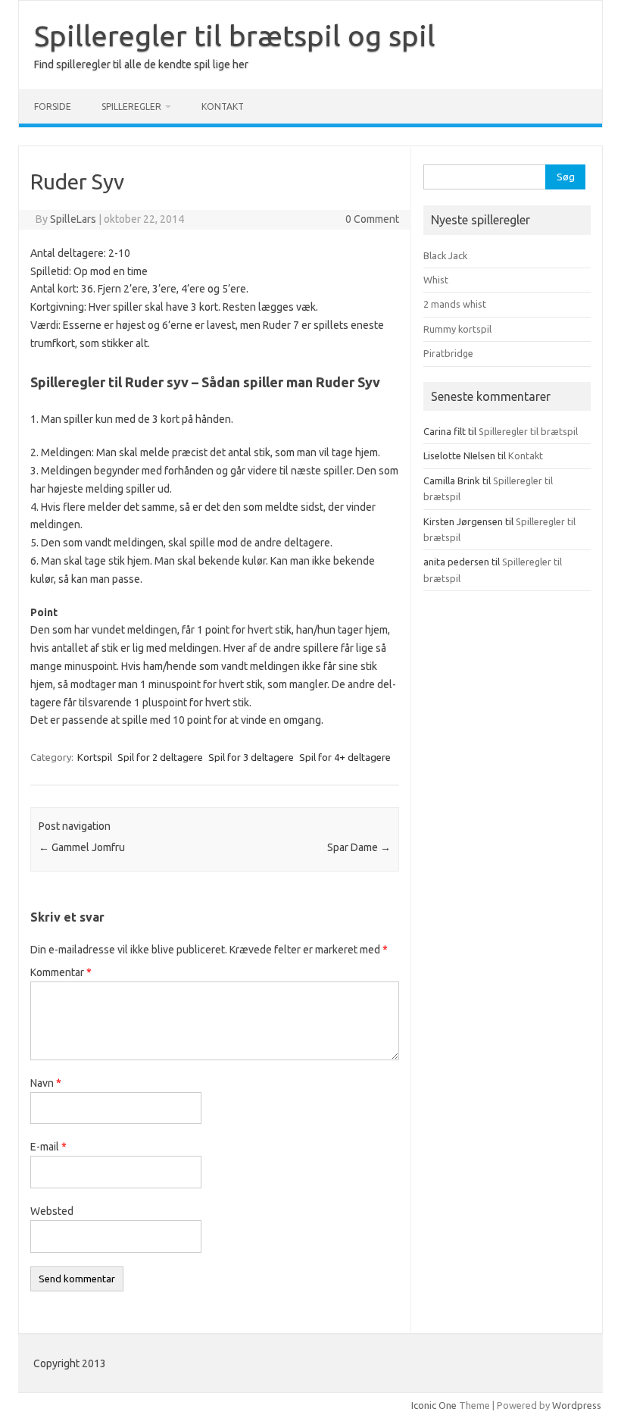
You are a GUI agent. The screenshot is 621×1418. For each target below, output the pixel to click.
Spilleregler (131, 106)
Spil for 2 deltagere (160, 757)
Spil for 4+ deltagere (345, 757)
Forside (52, 106)
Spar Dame (359, 847)
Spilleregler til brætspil (528, 431)
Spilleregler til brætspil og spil (234, 36)
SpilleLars (73, 219)
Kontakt (222, 106)
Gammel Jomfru (82, 847)
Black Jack (445, 255)
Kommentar (61, 972)
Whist (435, 279)
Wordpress (576, 1405)
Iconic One (434, 1405)
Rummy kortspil (457, 329)
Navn (45, 1083)
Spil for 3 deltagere (251, 757)
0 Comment (372, 219)
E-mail (48, 1147)
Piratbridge (448, 353)
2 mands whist (454, 304)
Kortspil (94, 757)
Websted (51, 1211)
